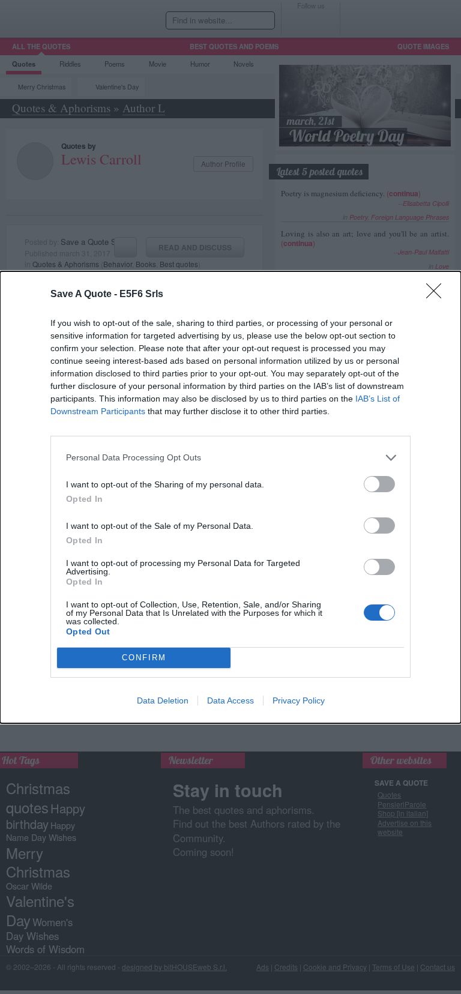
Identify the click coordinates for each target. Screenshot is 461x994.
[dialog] (230, 497)
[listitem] (230, 457)
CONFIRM (144, 657)
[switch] (379, 484)
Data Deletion (162, 700)
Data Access (230, 700)
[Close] (437, 294)
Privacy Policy (299, 700)
